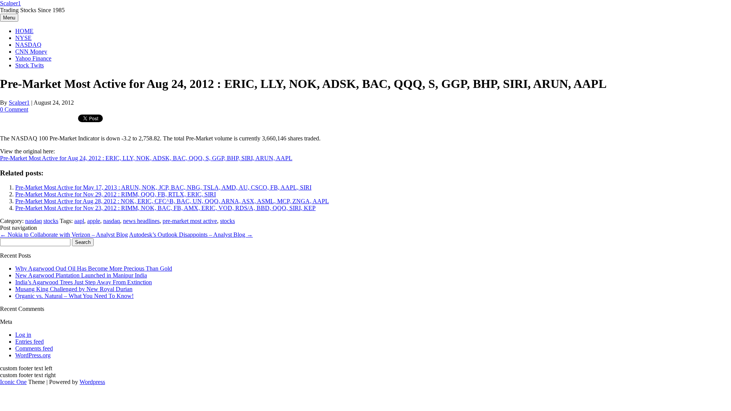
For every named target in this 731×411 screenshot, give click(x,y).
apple (93, 221)
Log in (23, 334)
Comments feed (34, 348)
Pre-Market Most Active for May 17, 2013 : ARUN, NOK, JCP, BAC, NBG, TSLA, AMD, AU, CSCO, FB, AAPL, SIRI (163, 187)
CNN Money (31, 51)
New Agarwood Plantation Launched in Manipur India (81, 275)
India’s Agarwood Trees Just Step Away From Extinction (83, 282)
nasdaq (33, 221)
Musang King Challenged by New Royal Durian (73, 289)
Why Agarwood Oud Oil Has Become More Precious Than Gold (93, 268)
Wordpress (92, 382)
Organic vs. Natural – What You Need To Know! (74, 296)
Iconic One (13, 382)
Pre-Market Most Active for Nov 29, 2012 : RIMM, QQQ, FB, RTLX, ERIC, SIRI (115, 194)
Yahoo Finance (33, 58)
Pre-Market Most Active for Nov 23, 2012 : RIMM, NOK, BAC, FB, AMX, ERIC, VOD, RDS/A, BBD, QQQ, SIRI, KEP (165, 208)
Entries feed (29, 341)
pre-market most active (190, 221)
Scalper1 (10, 3)
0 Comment (14, 109)
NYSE (23, 38)
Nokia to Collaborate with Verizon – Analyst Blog (64, 234)
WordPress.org (33, 355)
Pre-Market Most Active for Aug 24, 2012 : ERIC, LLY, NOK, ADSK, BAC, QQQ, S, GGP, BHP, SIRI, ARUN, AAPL (146, 158)
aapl (79, 221)
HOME (24, 31)
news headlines (141, 221)
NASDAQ (28, 44)
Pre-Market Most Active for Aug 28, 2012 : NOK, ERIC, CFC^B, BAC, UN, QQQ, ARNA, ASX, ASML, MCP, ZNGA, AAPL (172, 201)
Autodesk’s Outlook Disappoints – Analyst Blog (191, 234)
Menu (9, 18)
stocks (50, 221)
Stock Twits (29, 65)
